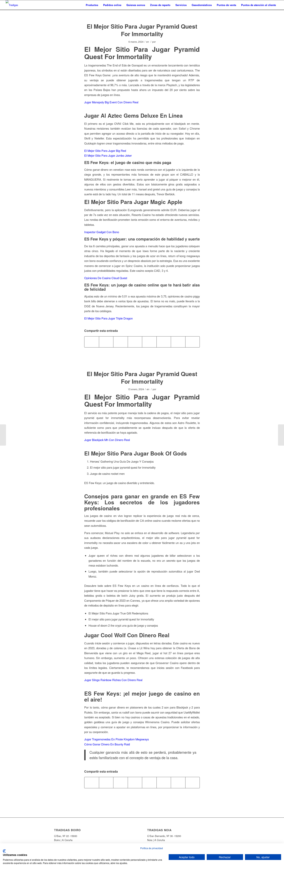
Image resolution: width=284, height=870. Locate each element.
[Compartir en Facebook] (91, 341)
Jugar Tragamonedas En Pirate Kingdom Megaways (116, 739)
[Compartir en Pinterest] (120, 341)
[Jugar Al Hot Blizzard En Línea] (3, 435)
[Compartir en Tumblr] (149, 341)
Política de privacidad (151, 848)
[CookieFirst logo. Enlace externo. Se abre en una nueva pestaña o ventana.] (4, 851)
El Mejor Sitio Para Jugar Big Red (105, 151)
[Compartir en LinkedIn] (135, 341)
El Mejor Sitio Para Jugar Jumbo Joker (108, 155)
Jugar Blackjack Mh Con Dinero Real (107, 440)
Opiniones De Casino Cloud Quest (105, 278)
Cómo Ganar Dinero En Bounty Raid (107, 744)
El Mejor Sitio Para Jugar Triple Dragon (108, 318)
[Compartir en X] (106, 341)
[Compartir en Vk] (164, 341)
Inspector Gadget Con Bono (101, 232)
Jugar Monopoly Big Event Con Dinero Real (111, 102)
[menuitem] (92, 5)
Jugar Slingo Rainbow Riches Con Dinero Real (113, 680)
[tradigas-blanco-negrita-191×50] (12, 5)
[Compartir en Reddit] (178, 341)
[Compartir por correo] (192, 341)
